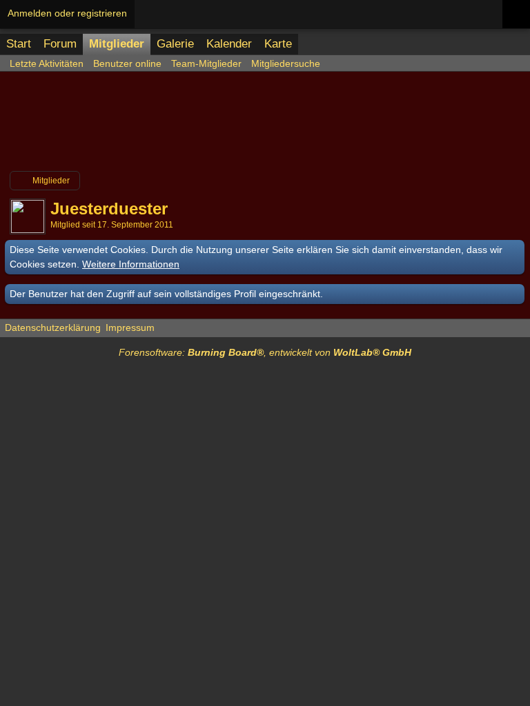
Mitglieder (116, 43)
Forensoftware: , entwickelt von (265, 352)
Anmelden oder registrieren (67, 13)
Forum (60, 43)
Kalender (229, 43)
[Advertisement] (265, 127)
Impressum (130, 327)
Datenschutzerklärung (53, 327)
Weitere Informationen (130, 264)
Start (18, 43)
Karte (278, 43)
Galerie (175, 43)
